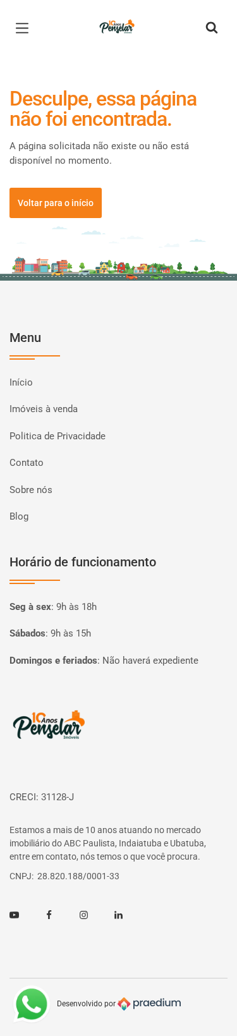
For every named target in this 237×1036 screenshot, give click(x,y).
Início (21, 382)
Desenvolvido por (87, 1003)
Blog (18, 516)
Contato (26, 462)
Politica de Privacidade (57, 436)
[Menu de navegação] (25, 28)
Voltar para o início (56, 203)
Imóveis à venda (43, 409)
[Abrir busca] (211, 28)
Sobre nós (30, 490)
